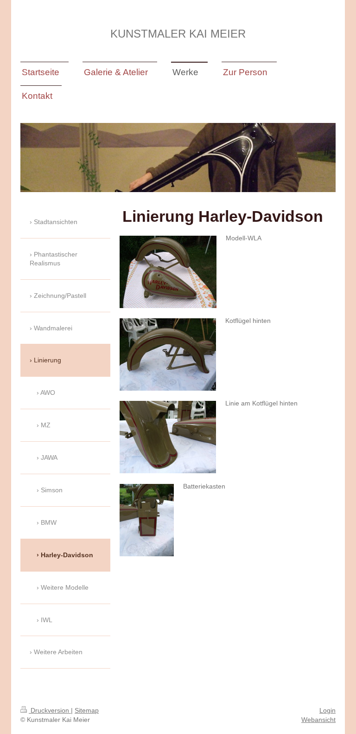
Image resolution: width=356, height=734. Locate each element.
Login (327, 710)
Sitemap (87, 710)
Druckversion (50, 710)
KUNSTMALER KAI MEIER (178, 33)
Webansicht (318, 719)
